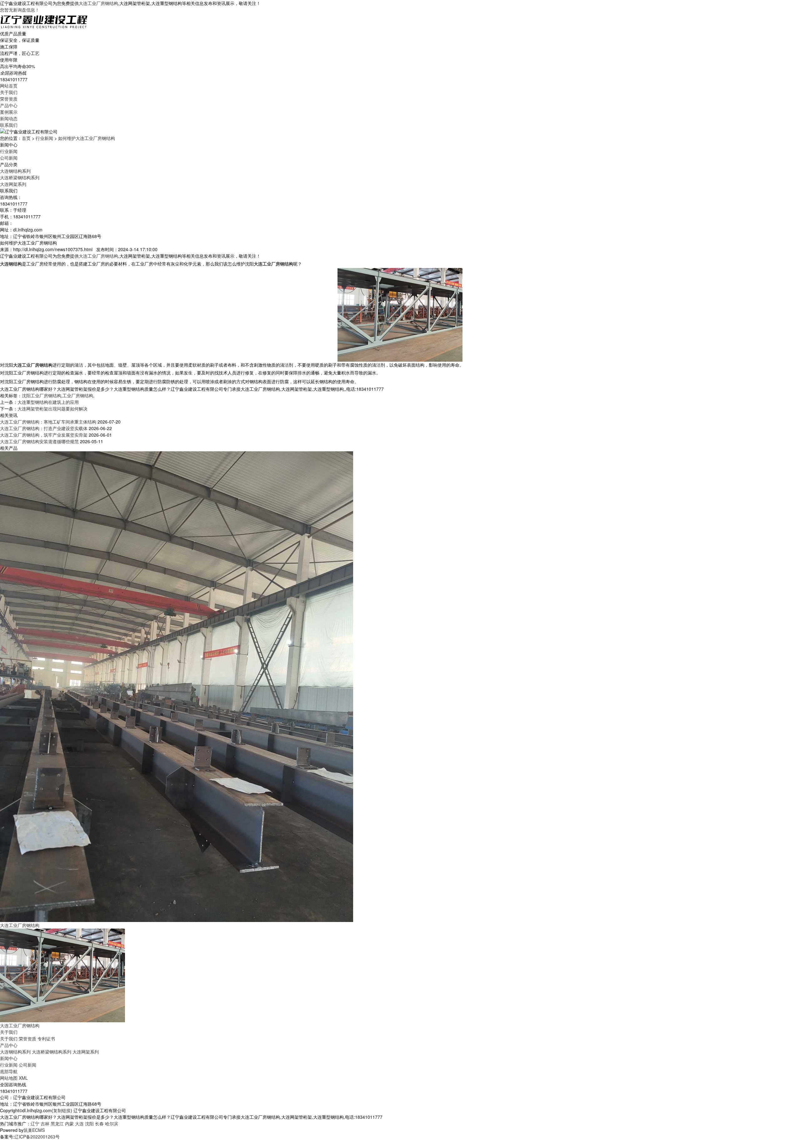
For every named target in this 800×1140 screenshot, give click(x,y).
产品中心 (9, 105)
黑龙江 (57, 1123)
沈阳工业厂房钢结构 (41, 395)
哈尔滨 (111, 1123)
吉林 (45, 1123)
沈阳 (89, 1123)
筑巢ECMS (34, 1130)
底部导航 (9, 1071)
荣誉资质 (9, 99)
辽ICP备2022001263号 (37, 1136)
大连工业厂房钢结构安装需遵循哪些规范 (39, 441)
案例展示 (9, 112)
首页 (26, 138)
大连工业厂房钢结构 (98, 3)
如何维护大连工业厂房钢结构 (86, 138)
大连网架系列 (13, 184)
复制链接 (62, 1110)
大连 (79, 1123)
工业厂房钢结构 (77, 395)
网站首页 (9, 85)
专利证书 (46, 1038)
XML (23, 1078)
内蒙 (69, 1123)
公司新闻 (9, 158)
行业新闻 (44, 138)
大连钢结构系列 (15, 171)
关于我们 (9, 92)
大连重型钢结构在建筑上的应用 (48, 402)
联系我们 (9, 125)
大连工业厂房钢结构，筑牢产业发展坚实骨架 (44, 435)
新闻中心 (9, 1058)
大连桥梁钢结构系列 (19, 177)
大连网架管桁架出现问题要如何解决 (53, 408)
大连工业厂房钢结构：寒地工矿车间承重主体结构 (48, 422)
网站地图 (9, 1078)
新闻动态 (9, 118)
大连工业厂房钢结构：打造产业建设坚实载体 (44, 428)
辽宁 (35, 1123)
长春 (99, 1123)
